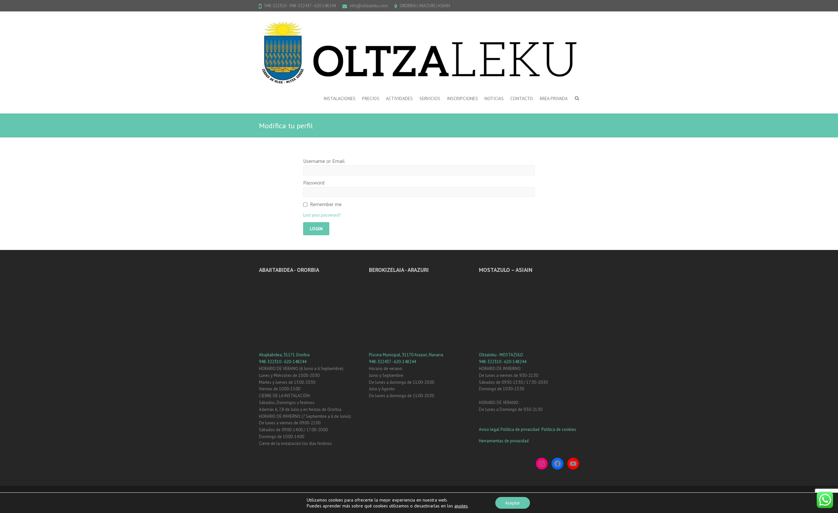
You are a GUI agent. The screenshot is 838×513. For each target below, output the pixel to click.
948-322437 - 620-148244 (392, 361)
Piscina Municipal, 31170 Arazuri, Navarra (406, 355)
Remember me (326, 204)
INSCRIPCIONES (462, 98)
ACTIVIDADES (399, 98)
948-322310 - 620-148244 (282, 361)
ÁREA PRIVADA (553, 98)
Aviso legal (489, 429)
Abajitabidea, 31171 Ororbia (284, 355)
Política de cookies (558, 429)
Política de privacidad (520, 429)
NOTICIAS (494, 98)
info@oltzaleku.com (369, 6)
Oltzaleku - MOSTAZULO (501, 355)
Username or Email (324, 161)
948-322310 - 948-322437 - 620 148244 (300, 6)
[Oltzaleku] (419, 52)
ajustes (461, 506)
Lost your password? (321, 215)
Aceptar (512, 503)
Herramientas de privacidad (504, 441)
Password (313, 182)
